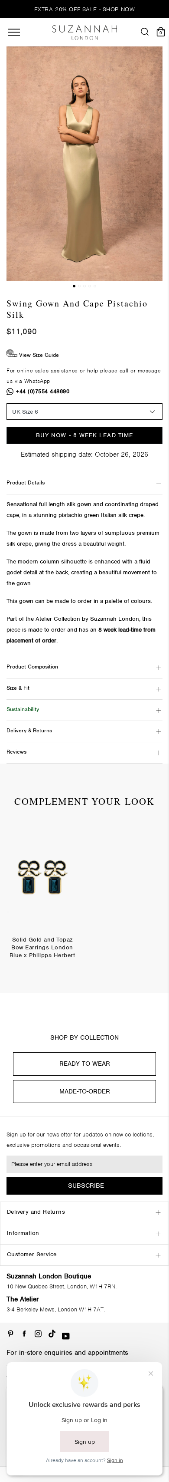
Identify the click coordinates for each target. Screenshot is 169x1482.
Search (84, 593)
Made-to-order (84, 1091)
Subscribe (86, 1185)
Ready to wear (84, 1063)
